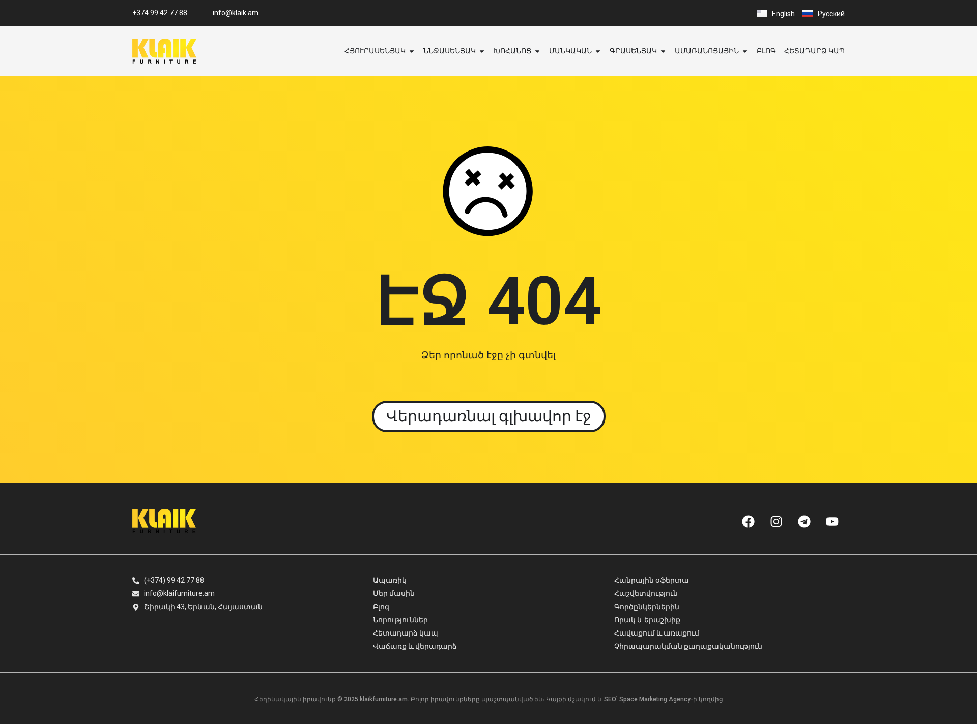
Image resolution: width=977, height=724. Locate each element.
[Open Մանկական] (597, 51)
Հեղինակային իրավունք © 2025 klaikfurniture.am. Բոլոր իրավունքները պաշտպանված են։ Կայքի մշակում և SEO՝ (436, 699)
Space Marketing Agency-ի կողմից (671, 699)
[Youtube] (832, 521)
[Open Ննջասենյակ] (481, 51)
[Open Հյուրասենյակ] (411, 51)
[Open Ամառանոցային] (745, 51)
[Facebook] (748, 521)
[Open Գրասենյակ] (663, 51)
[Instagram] (776, 521)
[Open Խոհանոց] (537, 51)
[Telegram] (804, 521)
